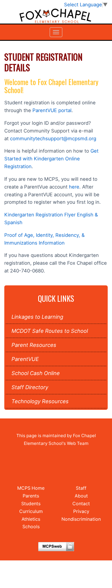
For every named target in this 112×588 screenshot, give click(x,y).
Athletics (31, 519)
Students (30, 503)
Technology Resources (40, 401)
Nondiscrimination (81, 519)
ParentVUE (25, 359)
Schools (31, 526)
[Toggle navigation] (56, 32)
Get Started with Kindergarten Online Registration (51, 158)
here (74, 187)
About (81, 496)
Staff (81, 488)
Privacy (81, 511)
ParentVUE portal (52, 110)
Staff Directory (29, 387)
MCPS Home (31, 488)
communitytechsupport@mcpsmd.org (53, 138)
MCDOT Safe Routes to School (49, 331)
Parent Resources (33, 345)
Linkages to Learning (37, 317)
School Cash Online (35, 373)
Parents (31, 496)
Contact (81, 503)
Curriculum (31, 511)
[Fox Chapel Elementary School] (56, 16)
